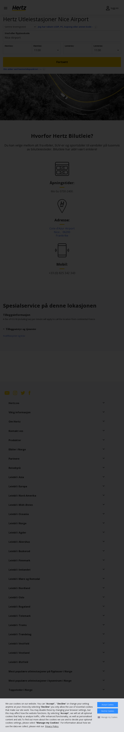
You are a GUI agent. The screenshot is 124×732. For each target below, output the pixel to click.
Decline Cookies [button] (107, 711)
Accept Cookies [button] (108, 704)
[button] (107, 717)
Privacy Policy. (52, 726)
